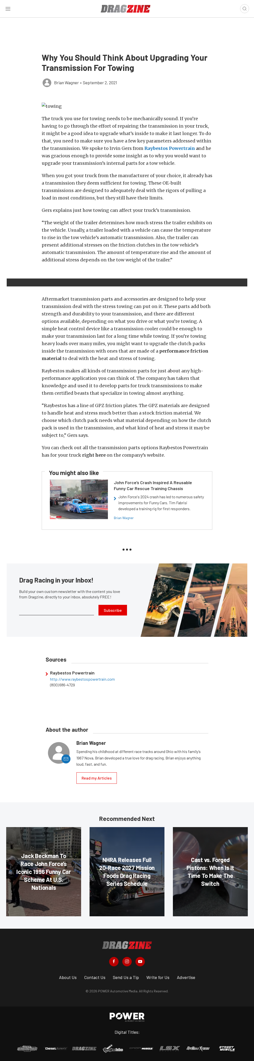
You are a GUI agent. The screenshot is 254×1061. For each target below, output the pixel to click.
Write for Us (157, 977)
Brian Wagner (124, 518)
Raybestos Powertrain (169, 148)
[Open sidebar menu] (8, 8)
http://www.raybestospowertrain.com (82, 679)
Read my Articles (97, 778)
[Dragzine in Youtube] (140, 961)
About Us (68, 977)
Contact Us (94, 977)
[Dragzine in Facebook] (114, 961)
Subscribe (113, 610)
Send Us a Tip (126, 977)
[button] (127, 106)
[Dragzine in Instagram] (127, 961)
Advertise (186, 977)
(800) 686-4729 (62, 685)
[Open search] (244, 8)
